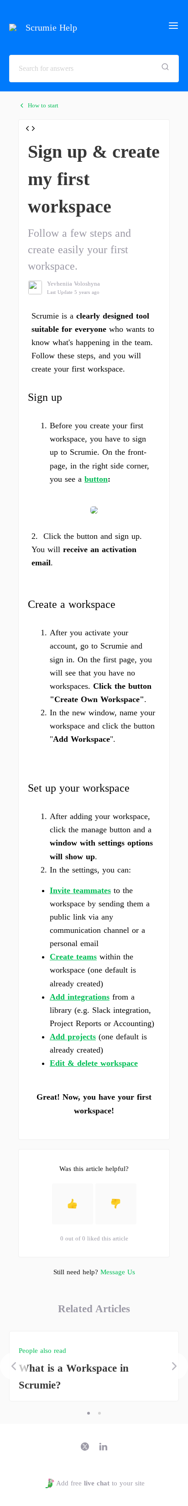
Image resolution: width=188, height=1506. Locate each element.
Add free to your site (100, 1483)
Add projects (73, 1036)
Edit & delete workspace (94, 1063)
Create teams (73, 956)
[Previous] (13, 1366)
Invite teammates (80, 890)
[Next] (174, 1366)
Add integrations (80, 996)
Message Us (117, 1272)
